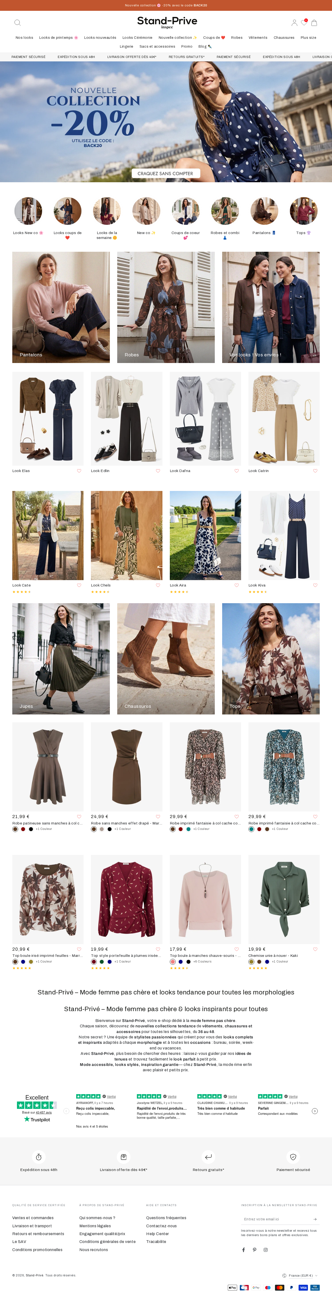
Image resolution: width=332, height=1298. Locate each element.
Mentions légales (95, 1226)
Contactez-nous (161, 1226)
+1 (44, 829)
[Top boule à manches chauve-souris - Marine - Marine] (181, 962)
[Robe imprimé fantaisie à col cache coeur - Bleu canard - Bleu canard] (188, 829)
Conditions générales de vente (107, 1242)
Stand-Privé (34, 1275)
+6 (202, 961)
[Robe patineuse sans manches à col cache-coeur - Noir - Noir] (31, 829)
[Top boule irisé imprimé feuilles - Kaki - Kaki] (31, 962)
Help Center (157, 1234)
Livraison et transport (32, 1226)
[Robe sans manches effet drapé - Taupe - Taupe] (102, 829)
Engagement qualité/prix (102, 1234)
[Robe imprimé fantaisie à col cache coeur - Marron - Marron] (267, 829)
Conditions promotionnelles (37, 1250)
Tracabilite (156, 1242)
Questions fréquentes (166, 1218)
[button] (17, 22)
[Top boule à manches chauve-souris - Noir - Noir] (188, 962)
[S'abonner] (317, 1219)
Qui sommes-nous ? (97, 1218)
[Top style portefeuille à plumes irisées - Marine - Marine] (110, 962)
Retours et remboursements (38, 1234)
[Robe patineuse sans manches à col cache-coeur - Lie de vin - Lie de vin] (23, 829)
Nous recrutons (93, 1250)
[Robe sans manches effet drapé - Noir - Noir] (110, 829)
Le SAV (19, 1242)
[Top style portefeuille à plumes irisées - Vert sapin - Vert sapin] (102, 962)
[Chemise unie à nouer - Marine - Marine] (267, 962)
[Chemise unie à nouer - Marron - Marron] (259, 962)
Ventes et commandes (33, 1218)
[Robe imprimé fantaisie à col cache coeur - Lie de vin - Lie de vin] (181, 829)
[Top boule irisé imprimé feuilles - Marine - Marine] (23, 962)
